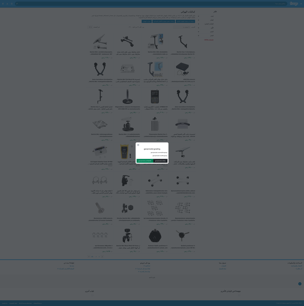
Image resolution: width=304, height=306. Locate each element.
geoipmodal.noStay (160, 161)
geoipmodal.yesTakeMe (144, 161)
